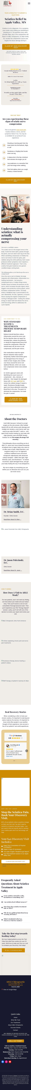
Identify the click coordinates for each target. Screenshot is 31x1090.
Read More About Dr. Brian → (12, 519)
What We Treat (15, 1020)
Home (15, 1017)
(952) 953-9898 (15, 986)
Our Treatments (15, 1022)
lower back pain (21, 130)
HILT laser (14, 381)
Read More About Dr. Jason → (13, 570)
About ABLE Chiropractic (15, 1025)
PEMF (21, 381)
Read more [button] (9, 756)
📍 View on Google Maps (9, 989)
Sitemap (15, 1075)
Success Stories (15, 1027)
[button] (4, 751)
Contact (15, 1030)
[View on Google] (7, 745)
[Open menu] (29, 3)
